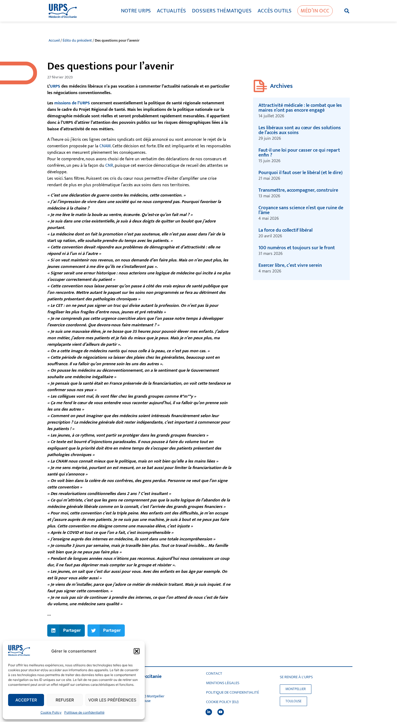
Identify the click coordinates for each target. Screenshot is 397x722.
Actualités (171, 10)
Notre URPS (136, 10)
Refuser (65, 700)
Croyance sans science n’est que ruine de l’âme (300, 210)
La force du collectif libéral (285, 230)
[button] (136, 651)
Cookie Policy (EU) (222, 702)
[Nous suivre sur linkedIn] (209, 712)
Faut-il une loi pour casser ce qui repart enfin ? (299, 152)
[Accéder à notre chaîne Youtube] (220, 712)
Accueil (54, 41)
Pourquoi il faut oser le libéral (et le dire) (300, 173)
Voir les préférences (112, 700)
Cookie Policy (51, 712)
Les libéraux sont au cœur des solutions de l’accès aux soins (299, 130)
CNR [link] (109, 165)
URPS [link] (55, 86)
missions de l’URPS (72, 103)
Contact (214, 673)
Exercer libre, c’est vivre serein (290, 265)
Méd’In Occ (315, 10)
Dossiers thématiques (222, 10)
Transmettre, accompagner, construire (298, 190)
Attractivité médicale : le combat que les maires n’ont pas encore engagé (300, 107)
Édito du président (77, 41)
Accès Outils (275, 10)
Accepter (26, 700)
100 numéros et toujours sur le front (296, 248)
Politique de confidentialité (84, 712)
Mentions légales (222, 683)
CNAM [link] (105, 146)
